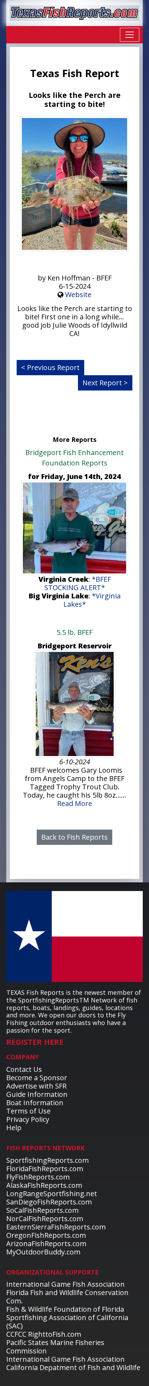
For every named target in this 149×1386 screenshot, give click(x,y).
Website (78, 294)
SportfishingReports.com (47, 1160)
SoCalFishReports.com (42, 1210)
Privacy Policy (27, 1119)
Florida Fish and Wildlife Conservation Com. (67, 1296)
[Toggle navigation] (129, 35)
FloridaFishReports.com (44, 1168)
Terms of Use (28, 1111)
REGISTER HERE (34, 1042)
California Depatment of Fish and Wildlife (73, 1367)
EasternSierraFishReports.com (56, 1227)
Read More (74, 803)
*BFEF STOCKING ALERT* (77, 583)
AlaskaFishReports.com (44, 1185)
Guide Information (37, 1094)
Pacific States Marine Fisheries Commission (55, 1346)
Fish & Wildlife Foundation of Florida (65, 1309)
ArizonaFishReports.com (46, 1243)
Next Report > (105, 382)
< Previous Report (50, 367)
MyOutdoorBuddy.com (43, 1252)
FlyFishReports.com (38, 1177)
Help (13, 1127)
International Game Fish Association (65, 1284)
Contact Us (24, 1069)
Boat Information (34, 1102)
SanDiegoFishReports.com (49, 1202)
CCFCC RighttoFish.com (43, 1334)
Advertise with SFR (36, 1086)
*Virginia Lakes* (92, 600)
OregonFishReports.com (46, 1235)
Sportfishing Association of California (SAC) (67, 1321)
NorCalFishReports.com (44, 1218)
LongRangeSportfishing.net (51, 1193)
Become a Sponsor (36, 1077)
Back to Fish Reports (74, 837)
